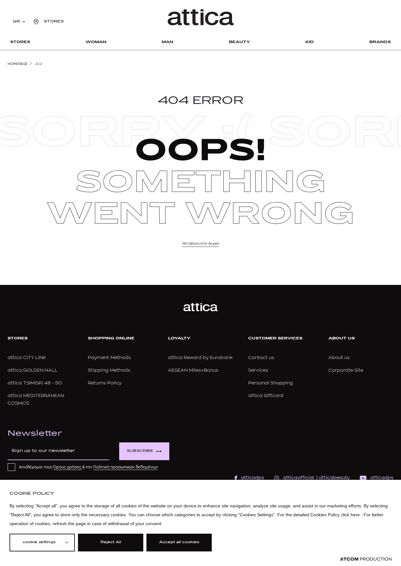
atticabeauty (332, 477)
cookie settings (39, 542)
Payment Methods (109, 357)
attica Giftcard (265, 395)
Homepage (18, 64)
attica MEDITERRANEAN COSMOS (36, 399)
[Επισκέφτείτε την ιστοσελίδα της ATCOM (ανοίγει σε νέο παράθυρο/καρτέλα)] (365, 559)
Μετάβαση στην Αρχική (200, 243)
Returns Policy (104, 383)
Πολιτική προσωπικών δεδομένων (125, 467)
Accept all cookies (179, 542)
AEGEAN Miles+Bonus (193, 370)
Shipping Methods (109, 370)
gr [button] (16, 21)
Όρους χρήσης (67, 467)
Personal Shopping (270, 383)
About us (339, 357)
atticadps (252, 477)
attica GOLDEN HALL (32, 370)
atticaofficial (298, 477)
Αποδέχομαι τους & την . (88, 467)
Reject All (110, 542)
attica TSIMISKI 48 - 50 (35, 383)
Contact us (261, 357)
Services (258, 370)
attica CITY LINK (27, 357)
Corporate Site (345, 370)
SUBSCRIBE (140, 451)
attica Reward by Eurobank (200, 357)
